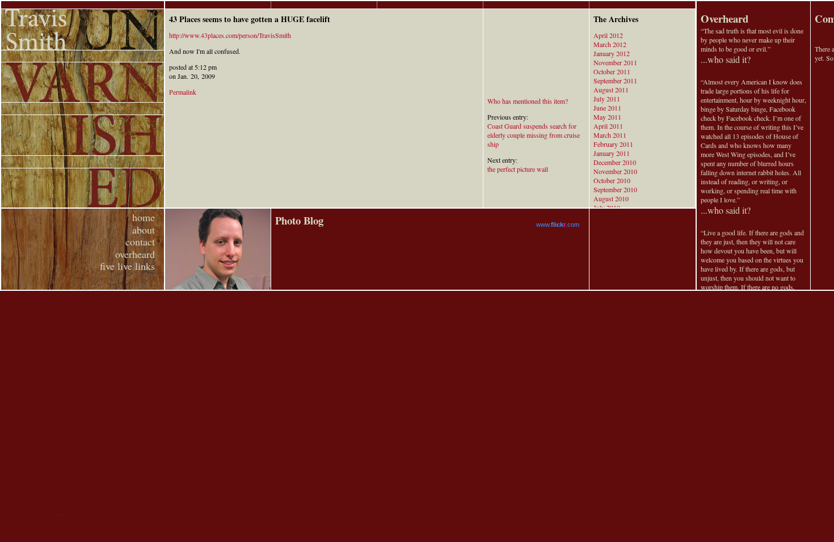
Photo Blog (299, 220)
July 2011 (606, 98)
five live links (127, 266)
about (143, 229)
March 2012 (609, 44)
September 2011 (615, 80)
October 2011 (611, 71)
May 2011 (607, 116)
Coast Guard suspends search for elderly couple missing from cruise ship (533, 135)
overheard (135, 254)
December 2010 (614, 162)
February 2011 (613, 144)
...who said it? (726, 59)
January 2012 (611, 53)
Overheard (724, 18)
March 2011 (609, 134)
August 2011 (611, 89)
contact (140, 241)
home (143, 217)
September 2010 (615, 189)
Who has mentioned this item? (527, 100)
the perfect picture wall (517, 168)
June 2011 (607, 107)
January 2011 (611, 153)
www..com (557, 224)
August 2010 (611, 198)
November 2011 (615, 62)
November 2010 (615, 171)
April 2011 (608, 125)
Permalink (182, 91)
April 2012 (608, 35)
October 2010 (611, 180)
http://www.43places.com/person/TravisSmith (230, 35)
